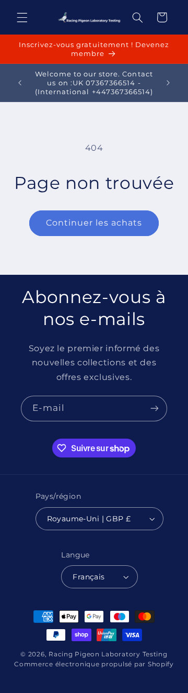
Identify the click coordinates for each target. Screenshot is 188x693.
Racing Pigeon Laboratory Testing (108, 654)
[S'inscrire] (155, 408)
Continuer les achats (94, 223)
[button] (22, 17)
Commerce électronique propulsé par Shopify (94, 664)
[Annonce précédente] (19, 82)
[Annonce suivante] (168, 82)
